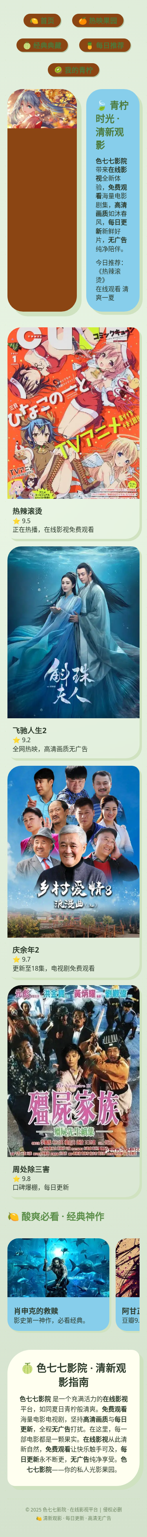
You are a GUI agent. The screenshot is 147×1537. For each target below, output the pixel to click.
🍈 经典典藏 (42, 45)
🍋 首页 (42, 20)
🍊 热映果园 (97, 20)
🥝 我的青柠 (73, 70)
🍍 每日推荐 (104, 45)
